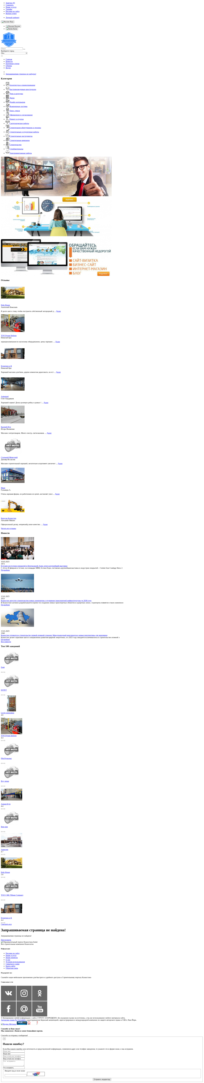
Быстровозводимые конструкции (22, 89)
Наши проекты (12, 958)
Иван (3, 488)
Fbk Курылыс (6, 758)
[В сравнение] (2, 672)
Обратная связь (12, 968)
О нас (8, 960)
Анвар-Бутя (5, 804)
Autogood (4, 396)
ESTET (4, 690)
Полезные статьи (12, 64)
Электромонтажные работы (20, 153)
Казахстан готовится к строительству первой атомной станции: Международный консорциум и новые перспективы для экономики (54, 635)
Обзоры (9, 66)
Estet (3, 667)
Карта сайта (10, 966)
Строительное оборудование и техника (25, 128)
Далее (58, 311)
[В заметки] (4, 672)
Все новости (6, 642)
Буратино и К (6, 366)
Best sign (4, 827)
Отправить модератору (102, 1079)
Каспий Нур (6, 427)
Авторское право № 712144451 (13, 1020)
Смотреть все (6, 924)
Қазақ (15, 29)
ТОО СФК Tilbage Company (12, 895)
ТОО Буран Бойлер (9, 336)
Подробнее (5, 570)
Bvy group (5, 781)
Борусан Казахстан (8, 518)
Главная (9, 59)
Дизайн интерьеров (17, 102)
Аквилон (4, 850)
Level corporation (7, 713)
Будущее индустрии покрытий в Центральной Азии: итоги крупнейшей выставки (34, 566)
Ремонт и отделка (16, 119)
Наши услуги (11, 955)
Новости (9, 61)
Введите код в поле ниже (15, 1071)
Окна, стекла (14, 111)
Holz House (5, 305)
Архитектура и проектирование (22, 85)
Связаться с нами (12, 964)
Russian (17, 26)
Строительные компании (19, 140)
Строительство (15, 145)
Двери (12, 98)
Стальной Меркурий (9, 457)
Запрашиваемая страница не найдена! (21, 74)
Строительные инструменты (20, 136)
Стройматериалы (16, 149)
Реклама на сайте (12, 953)
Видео (8, 68)
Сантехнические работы (19, 123)
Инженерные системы (18, 106)
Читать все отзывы (8, 528)
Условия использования (15, 962)
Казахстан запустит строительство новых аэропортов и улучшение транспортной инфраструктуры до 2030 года (46, 601)
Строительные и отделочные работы (24, 132)
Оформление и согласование (21, 115)
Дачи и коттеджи (16, 94)
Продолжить (6, 940)
